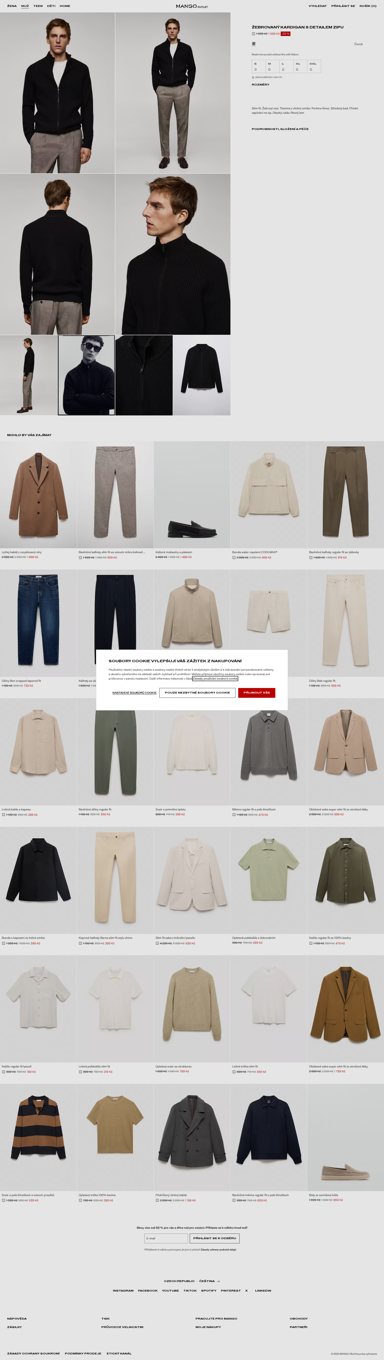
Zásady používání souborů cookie (215, 678)
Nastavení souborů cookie (134, 693)
